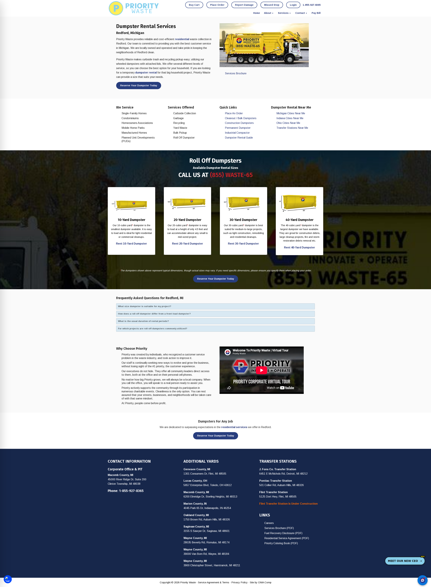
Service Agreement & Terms (213, 582)
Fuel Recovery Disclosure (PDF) (283, 533)
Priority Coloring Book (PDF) (281, 543)
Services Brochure (235, 73)
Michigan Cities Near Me (290, 113)
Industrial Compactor (237, 132)
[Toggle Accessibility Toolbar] (7, 579)
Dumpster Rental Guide (239, 137)
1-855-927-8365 (131, 491)
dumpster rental (146, 72)
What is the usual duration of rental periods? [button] (143, 321)
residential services (234, 427)
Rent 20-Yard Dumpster (187, 243)
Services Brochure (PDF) (279, 528)
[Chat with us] (423, 580)
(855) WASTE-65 (231, 175)
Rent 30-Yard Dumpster (243, 243)
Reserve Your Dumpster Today (138, 85)
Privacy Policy (239, 582)
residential (182, 39)
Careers (269, 523)
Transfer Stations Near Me (292, 127)
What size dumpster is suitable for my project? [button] (144, 306)
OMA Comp (264, 582)
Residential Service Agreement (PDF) (286, 538)
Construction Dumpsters (239, 123)
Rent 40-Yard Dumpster (299, 247)
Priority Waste (134, 8)
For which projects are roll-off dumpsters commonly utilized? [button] (152, 328)
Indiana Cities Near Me (289, 118)
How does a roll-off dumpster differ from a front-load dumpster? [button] (154, 313)
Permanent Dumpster (238, 127)
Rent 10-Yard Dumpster (131, 243)
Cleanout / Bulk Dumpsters (240, 118)
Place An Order (234, 113)
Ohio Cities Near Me (288, 123)
